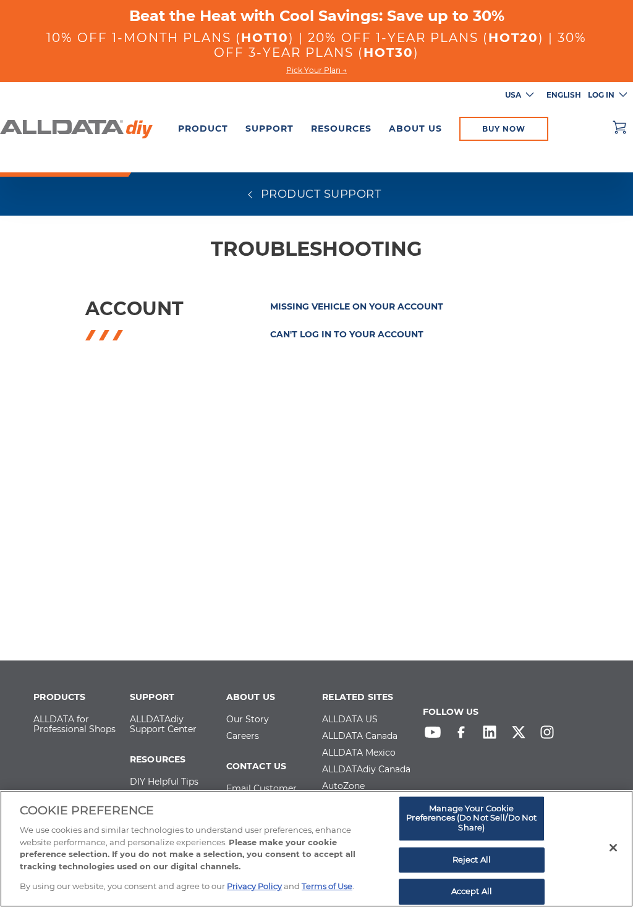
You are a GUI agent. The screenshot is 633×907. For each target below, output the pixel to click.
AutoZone (343, 786)
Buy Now (503, 128)
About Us (415, 128)
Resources (341, 128)
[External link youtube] (436, 735)
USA (513, 94)
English (563, 94)
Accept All (471, 891)
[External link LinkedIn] (493, 735)
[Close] (613, 847)
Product (203, 128)
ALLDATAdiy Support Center (163, 725)
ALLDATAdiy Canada (366, 770)
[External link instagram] (550, 735)
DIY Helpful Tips (164, 782)
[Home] (76, 127)
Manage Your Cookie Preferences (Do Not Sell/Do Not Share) (471, 817)
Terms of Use (327, 886)
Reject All (471, 859)
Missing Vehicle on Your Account (356, 306)
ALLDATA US (350, 720)
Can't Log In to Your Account (346, 334)
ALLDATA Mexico (359, 753)
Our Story (247, 720)
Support (269, 128)
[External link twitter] (522, 735)
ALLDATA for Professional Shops (74, 725)
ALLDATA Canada (359, 736)
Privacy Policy (254, 886)
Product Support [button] (319, 194)
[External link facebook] (464, 735)
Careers (242, 736)
